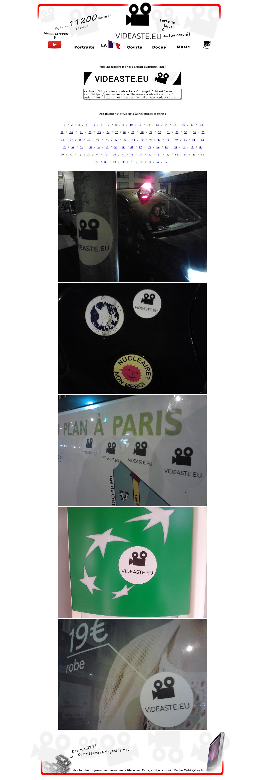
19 (62, 132)
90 (123, 162)
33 (185, 132)
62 (140, 147)
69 (200, 147)
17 (192, 124)
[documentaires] (159, 48)
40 (97, 139)
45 (142, 139)
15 (174, 124)
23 (99, 132)
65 (166, 147)
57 (99, 147)
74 (97, 154)
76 (114, 154)
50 (185, 139)
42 (116, 139)
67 (184, 147)
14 (166, 124)
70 (62, 154)
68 (192, 147)
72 (79, 154)
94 (157, 162)
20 (71, 132)
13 (157, 124)
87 (97, 162)
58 (107, 147)
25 (116, 132)
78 (131, 154)
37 (71, 139)
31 (168, 132)
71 (71, 154)
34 (194, 132)
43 (124, 139)
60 (123, 147)
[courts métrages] (135, 48)
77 (123, 154)
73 (88, 154)
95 (165, 162)
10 (131, 124)
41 (107, 139)
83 (176, 154)
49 (176, 139)
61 (131, 147)
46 (150, 139)
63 (149, 147)
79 (140, 154)
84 (185, 154)
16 (183, 124)
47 (159, 139)
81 (159, 154)
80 (149, 154)
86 (202, 154)
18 (201, 124)
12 (148, 124)
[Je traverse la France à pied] (110, 48)
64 (158, 147)
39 (88, 139)
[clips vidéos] (183, 48)
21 (81, 132)
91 (132, 162)
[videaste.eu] (132, 38)
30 (159, 132)
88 (105, 162)
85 (194, 154)
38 (80, 139)
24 (108, 132)
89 (114, 162)
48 (167, 139)
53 (64, 147)
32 (177, 132)
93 (149, 162)
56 (90, 147)
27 (132, 132)
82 (167, 154)
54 (72, 147)
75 (105, 154)
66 (175, 147)
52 (202, 139)
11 (140, 124)
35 (203, 132)
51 (193, 139)
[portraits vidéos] (84, 48)
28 (142, 132)
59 (115, 147)
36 (62, 139)
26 (124, 132)
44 (133, 139)
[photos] (207, 48)
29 (150, 132)
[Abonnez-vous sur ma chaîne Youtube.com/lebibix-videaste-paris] (54, 48)
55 (81, 147)
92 (141, 162)
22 (90, 132)
